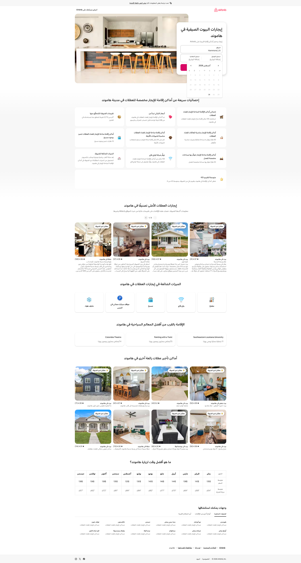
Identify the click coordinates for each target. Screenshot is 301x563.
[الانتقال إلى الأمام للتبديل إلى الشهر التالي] (191, 65)
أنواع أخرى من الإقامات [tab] (203, 514)
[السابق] (155, 218)
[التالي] (146, 218)
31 (209, 95)
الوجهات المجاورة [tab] (220, 514)
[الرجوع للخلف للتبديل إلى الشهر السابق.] (218, 65)
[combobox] (201, 50)
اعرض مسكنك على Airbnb (86, 10)
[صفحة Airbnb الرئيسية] (220, 10)
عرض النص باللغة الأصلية (138, 3)
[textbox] (211, 59)
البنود (198, 559)
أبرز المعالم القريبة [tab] (184, 514)
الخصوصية (206, 559)
